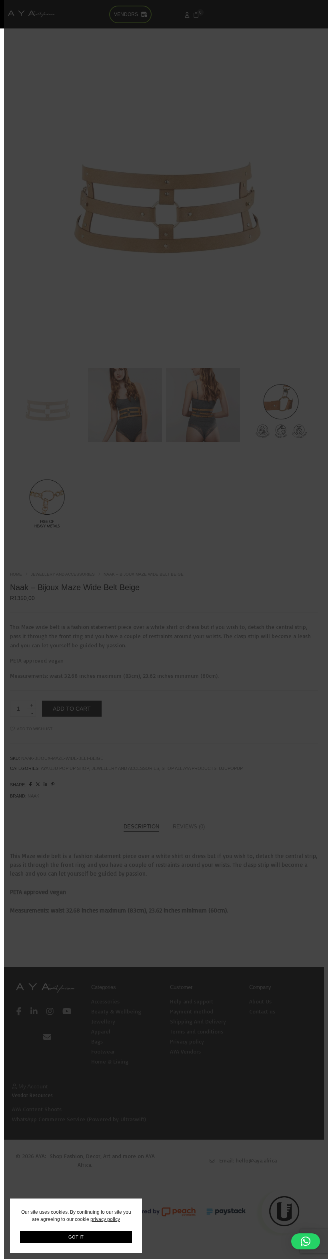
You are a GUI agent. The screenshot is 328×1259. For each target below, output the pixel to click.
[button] (305, 1241)
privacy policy (105, 1219)
